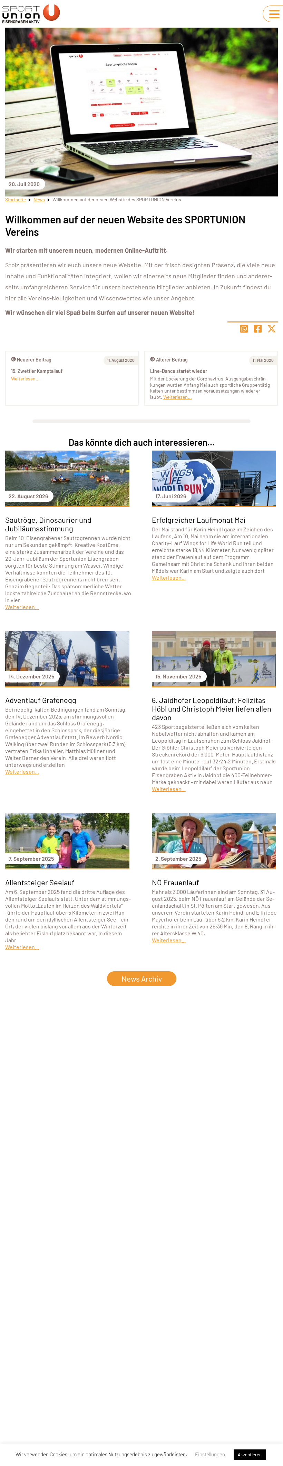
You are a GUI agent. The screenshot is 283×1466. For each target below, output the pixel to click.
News (39, 199)
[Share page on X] (271, 328)
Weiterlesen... (177, 397)
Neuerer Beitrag (34, 360)
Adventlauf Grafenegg (40, 699)
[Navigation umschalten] (274, 14)
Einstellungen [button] (210, 1454)
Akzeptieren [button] (250, 1454)
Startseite (15, 199)
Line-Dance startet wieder (178, 371)
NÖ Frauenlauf (175, 882)
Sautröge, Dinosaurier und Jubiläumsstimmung (48, 524)
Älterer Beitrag (172, 360)
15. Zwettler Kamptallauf (36, 371)
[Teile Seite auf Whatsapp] (244, 328)
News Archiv (141, 978)
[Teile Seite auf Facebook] (258, 328)
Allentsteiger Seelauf (40, 882)
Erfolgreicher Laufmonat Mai (199, 519)
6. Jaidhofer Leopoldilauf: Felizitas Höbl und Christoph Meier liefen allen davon (211, 708)
